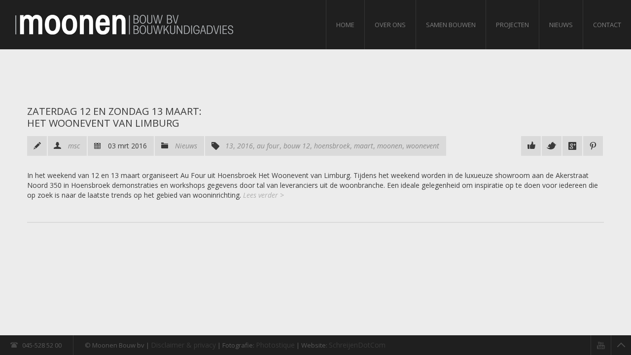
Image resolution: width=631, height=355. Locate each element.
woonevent (422, 145)
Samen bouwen (451, 24)
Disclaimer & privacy (183, 345)
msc (74, 145)
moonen (389, 145)
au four (268, 145)
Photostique (275, 345)
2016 (245, 145)
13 (229, 145)
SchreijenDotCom (357, 345)
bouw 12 (296, 145)
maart (363, 145)
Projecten (512, 24)
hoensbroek (332, 145)
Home (345, 24)
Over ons (390, 24)
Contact (607, 24)
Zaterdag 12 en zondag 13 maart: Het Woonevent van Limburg (114, 117)
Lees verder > (263, 195)
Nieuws (561, 24)
